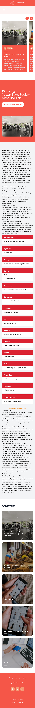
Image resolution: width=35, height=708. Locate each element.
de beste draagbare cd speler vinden (15, 368)
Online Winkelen (10, 599)
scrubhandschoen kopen (11, 379)
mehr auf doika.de (9, 357)
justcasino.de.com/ (9, 279)
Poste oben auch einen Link (17, 408)
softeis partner (8, 253)
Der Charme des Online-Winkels (16, 663)
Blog (13, 703)
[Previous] (27, 18)
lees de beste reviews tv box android (15, 290)
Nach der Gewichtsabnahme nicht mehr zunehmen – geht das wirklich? (17, 534)
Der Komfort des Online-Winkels (16, 631)
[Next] (31, 18)
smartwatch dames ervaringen (13, 334)
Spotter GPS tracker (10, 323)
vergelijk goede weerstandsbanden (14, 241)
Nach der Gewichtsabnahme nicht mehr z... (14, 54)
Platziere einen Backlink (13, 104)
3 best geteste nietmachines (12, 345)
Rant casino (7, 275)
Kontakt (20, 703)
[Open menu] (3, 10)
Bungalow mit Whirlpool (11, 312)
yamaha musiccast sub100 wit (13, 401)
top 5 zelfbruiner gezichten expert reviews (16, 264)
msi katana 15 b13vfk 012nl (12, 301)
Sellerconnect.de (9, 390)
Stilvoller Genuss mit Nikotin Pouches (14, 567)
